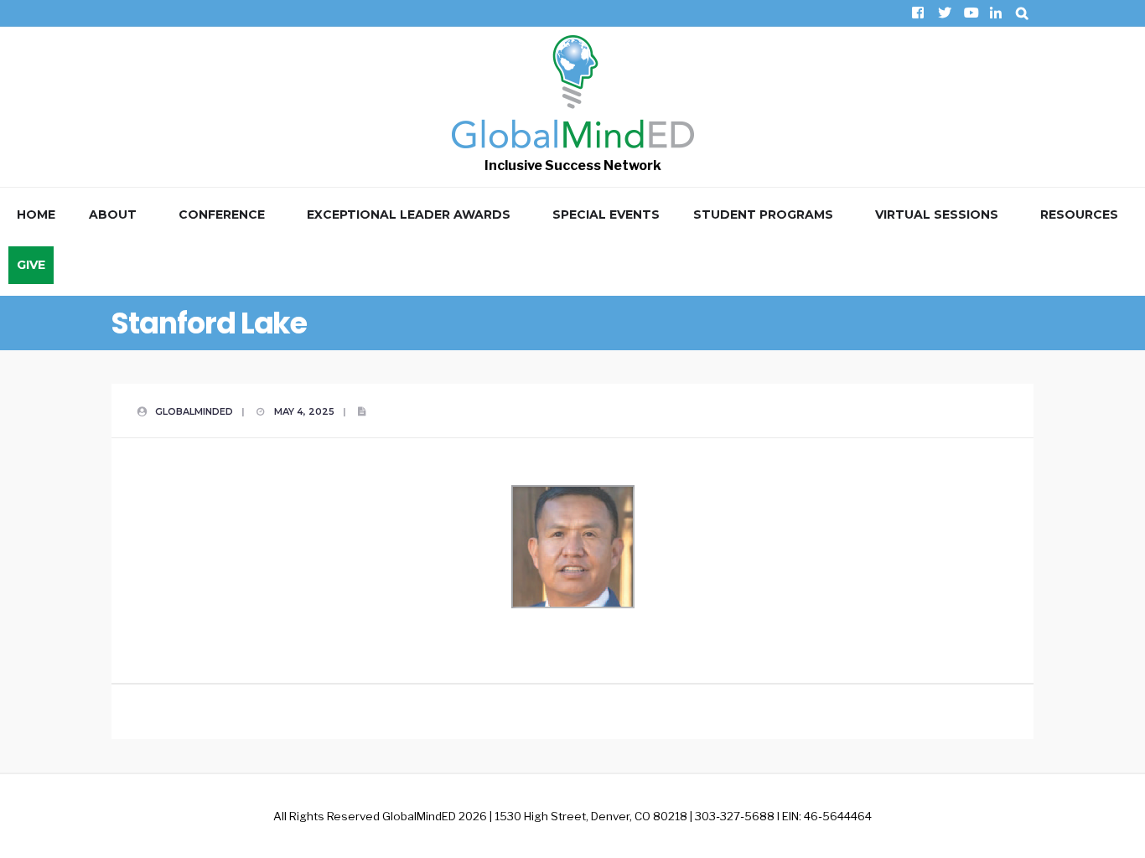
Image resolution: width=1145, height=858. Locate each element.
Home (36, 214)
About (113, 214)
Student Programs (763, 214)
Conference (222, 214)
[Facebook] (917, 13)
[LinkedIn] (995, 13)
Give (31, 264)
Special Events (606, 214)
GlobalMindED (194, 411)
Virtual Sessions (936, 214)
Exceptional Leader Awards (408, 214)
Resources (1079, 214)
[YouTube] (969, 13)
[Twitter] (943, 13)
